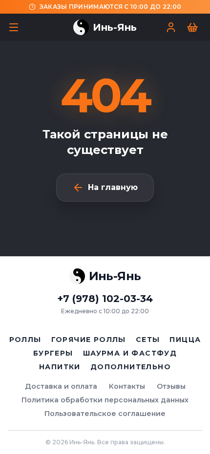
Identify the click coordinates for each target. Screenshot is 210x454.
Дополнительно (130, 366)
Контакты (127, 386)
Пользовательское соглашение (105, 413)
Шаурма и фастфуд (130, 353)
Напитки (60, 366)
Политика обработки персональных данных (105, 400)
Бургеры (53, 353)
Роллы (25, 339)
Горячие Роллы (88, 339)
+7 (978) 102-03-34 (105, 298)
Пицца (185, 339)
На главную (113, 187)
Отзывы (171, 386)
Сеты (148, 339)
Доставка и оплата (61, 386)
